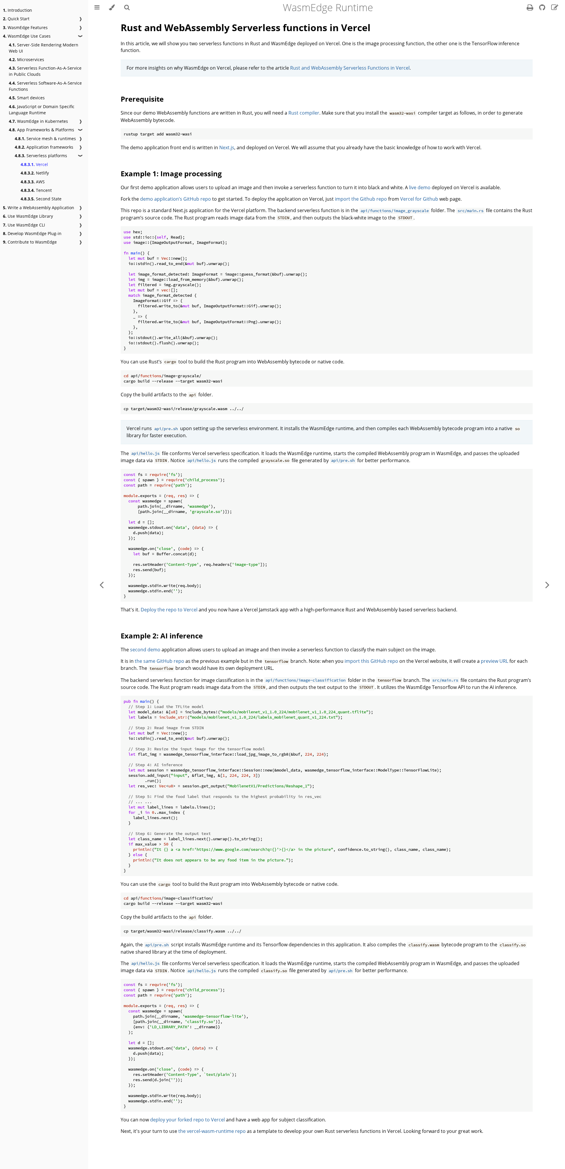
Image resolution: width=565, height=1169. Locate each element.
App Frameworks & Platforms (41, 130)
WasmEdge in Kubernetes (38, 121)
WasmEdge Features (25, 27)
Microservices (26, 59)
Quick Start (16, 18)
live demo (420, 187)
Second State (41, 199)
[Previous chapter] (101, 584)
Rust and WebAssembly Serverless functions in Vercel (245, 27)
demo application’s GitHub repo (175, 199)
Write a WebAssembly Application (38, 207)
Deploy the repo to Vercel (169, 609)
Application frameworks (44, 147)
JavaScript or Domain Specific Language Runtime (41, 109)
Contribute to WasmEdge (30, 242)
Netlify (35, 173)
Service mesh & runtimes (45, 138)
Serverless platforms (41, 155)
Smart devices (27, 97)
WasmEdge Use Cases (27, 36)
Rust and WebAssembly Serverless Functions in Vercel (350, 68)
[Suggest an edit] (555, 8)
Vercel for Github (419, 199)
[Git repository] (543, 8)
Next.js (226, 147)
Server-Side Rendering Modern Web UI (43, 48)
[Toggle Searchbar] (126, 7)
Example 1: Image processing (171, 173)
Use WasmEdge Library (28, 216)
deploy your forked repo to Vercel (187, 1119)
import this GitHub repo (371, 661)
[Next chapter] (547, 584)
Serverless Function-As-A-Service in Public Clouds (45, 71)
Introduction (17, 10)
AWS (33, 182)
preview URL (494, 661)
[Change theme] (111, 7)
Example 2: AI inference (162, 635)
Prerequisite (142, 99)
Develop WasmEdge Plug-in (32, 233)
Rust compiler (303, 113)
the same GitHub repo (159, 661)
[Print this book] (530, 8)
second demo (145, 649)
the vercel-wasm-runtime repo (212, 1131)
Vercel (34, 164)
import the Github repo (361, 199)
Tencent (36, 190)
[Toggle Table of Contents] (97, 7)
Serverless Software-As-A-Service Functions (45, 86)
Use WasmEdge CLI (24, 225)
